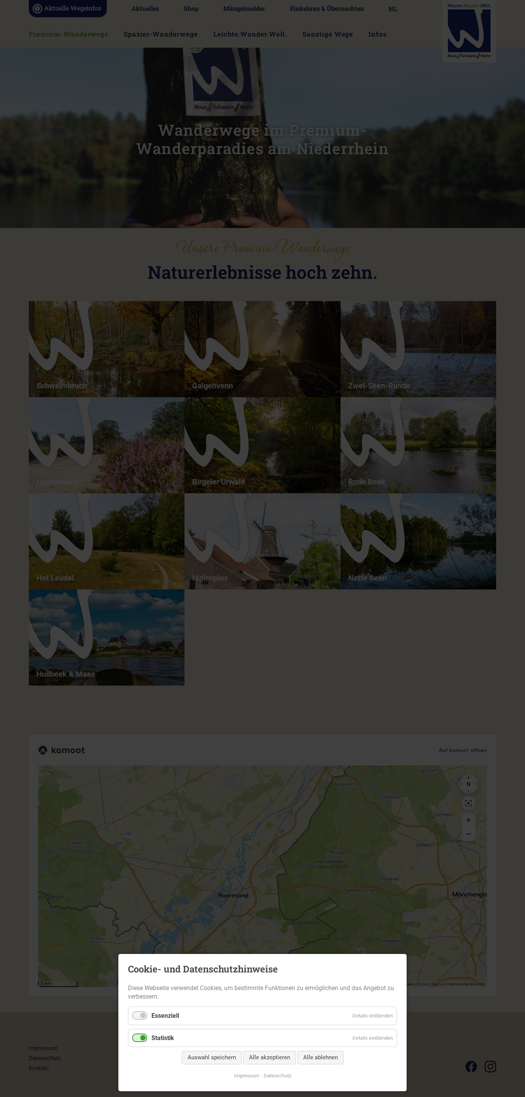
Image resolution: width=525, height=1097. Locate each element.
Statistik (162, 1038)
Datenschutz (277, 1076)
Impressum (246, 1076)
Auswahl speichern (212, 1057)
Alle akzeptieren (269, 1057)
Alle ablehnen (320, 1057)
